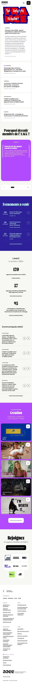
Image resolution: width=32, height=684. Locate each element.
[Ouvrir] (28, 338)
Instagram (10, 598)
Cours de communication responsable (7, 645)
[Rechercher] (24, 3)
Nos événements (22, 640)
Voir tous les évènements (16, 243)
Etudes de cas (7, 622)
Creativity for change (6, 649)
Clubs (4, 662)
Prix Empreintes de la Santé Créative (8, 619)
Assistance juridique (6, 657)
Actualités (20, 629)
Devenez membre (16, 278)
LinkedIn (5, 598)
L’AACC (18, 626)
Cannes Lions (7, 612)
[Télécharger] (24, 338)
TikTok (19, 598)
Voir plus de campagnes (15, 520)
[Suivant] (28, 187)
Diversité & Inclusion (6, 640)
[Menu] (29, 3)
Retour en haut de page (10, 591)
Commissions (7, 665)
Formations (20, 638)
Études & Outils (7, 660)
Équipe (19, 633)
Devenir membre (22, 636)
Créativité (5, 602)
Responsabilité (6, 626)
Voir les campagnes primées (15, 315)
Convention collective (20, 614)
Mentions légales (6, 676)
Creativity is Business (6, 605)
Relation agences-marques (8, 615)
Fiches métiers (21, 611)
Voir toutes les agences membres (16, 547)
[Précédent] (4, 187)
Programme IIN (21, 605)
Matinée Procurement (7, 609)
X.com (15, 598)
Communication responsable (7, 633)
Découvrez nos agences (15, 295)
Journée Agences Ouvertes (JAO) (22, 608)
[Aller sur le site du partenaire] (8, 558)
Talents (19, 602)
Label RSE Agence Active (8, 637)
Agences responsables (7, 629)
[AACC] (4, 2)
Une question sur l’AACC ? (22, 643)
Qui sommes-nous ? (23, 631)
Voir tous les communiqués (15, 395)
